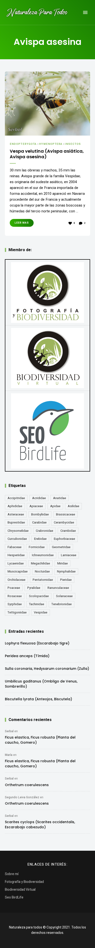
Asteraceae (16, 514)
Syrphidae (15, 604)
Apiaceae (36, 506)
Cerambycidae (64, 522)
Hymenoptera (50, 144)
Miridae (62, 563)
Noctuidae (42, 571)
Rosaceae (15, 596)
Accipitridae (16, 498)
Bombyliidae (40, 514)
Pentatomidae (43, 579)
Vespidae (40, 612)
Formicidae (37, 547)
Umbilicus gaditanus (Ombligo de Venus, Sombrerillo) (41, 684)
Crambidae (68, 530)
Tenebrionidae (61, 604)
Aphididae (15, 506)
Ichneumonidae (43, 555)
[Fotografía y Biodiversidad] (47, 292)
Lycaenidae (16, 563)
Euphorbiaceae (64, 538)
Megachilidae (40, 563)
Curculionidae (17, 538)
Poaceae (14, 587)
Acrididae (39, 498)
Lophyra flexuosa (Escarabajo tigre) (37, 643)
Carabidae (39, 522)
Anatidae (59, 498)
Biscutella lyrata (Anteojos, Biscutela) (38, 699)
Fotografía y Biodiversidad (24, 881)
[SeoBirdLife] (47, 431)
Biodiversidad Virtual (20, 889)
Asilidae (73, 506)
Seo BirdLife (14, 897)
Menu (85, 12)
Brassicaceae (65, 514)
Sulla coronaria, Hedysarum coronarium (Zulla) (47, 668)
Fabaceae (14, 547)
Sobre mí (12, 874)
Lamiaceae (68, 555)
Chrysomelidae (18, 530)
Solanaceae (64, 596)
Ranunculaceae (58, 587)
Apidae (55, 506)
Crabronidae (44, 530)
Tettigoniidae (17, 612)
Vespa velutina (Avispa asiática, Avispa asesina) (47, 154)
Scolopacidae (39, 596)
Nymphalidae (66, 571)
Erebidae (40, 538)
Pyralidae (33, 587)
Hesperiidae (16, 555)
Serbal (9, 731)
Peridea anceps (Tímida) (27, 655)
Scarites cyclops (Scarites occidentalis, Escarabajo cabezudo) (40, 825)
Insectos (73, 144)
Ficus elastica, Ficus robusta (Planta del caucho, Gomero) (40, 740)
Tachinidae (36, 604)
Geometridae (61, 547)
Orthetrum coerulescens (27, 784)
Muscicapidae (18, 571)
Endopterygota (23, 144)
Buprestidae (16, 522)
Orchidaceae (16, 579)
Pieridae (66, 579)
